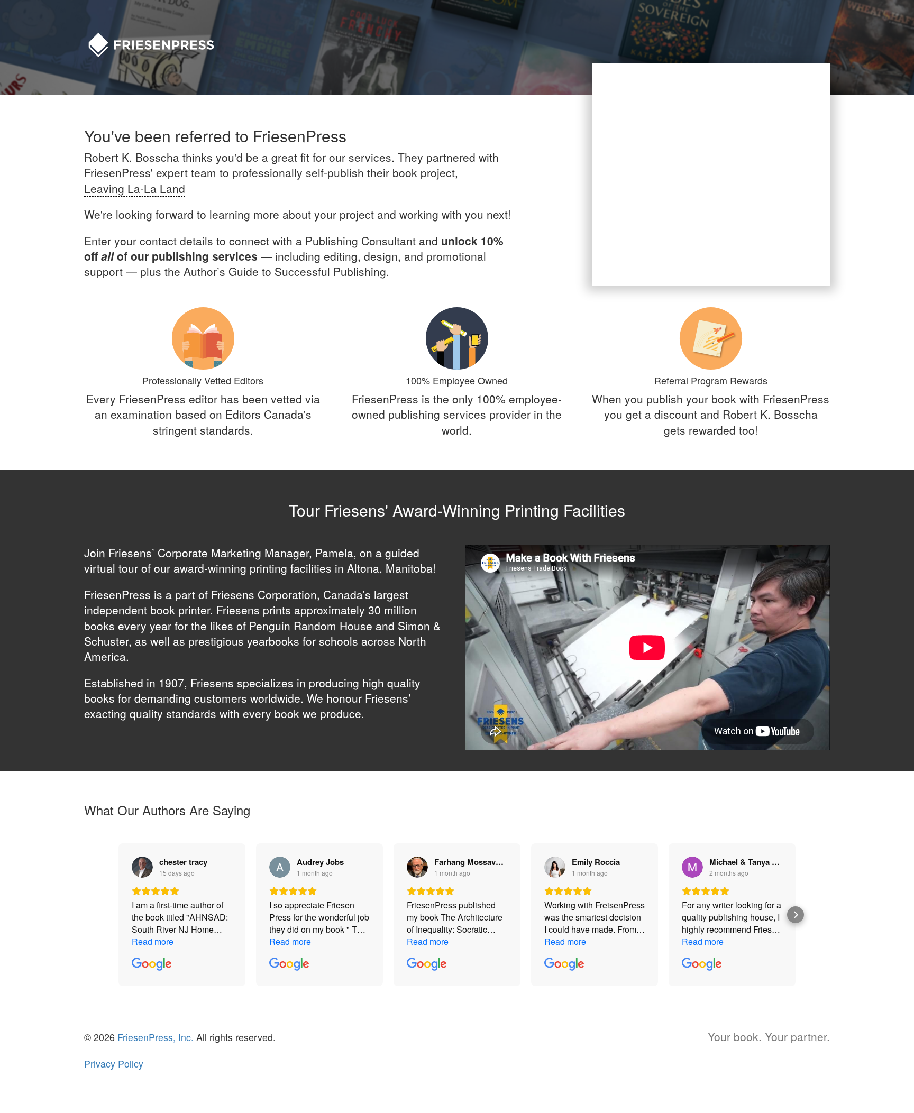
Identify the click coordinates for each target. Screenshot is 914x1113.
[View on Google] (142, 867)
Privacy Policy (113, 1063)
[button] (118, 914)
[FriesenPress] (158, 36)
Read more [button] (152, 941)
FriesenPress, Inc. (155, 1037)
